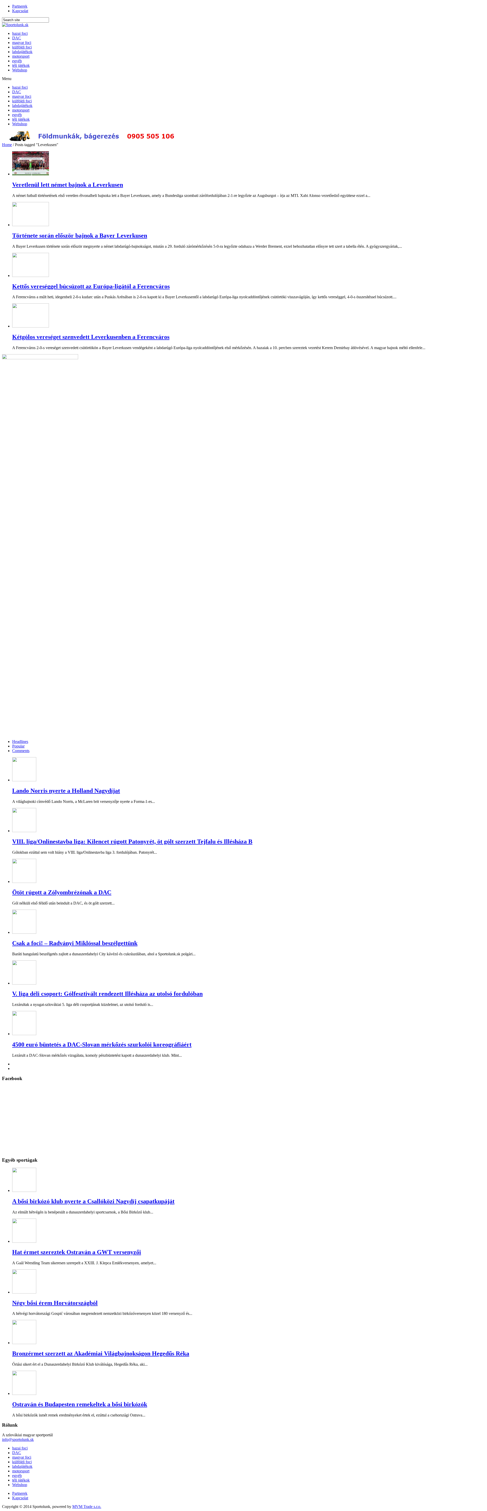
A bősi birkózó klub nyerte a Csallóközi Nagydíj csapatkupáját (93, 1201)
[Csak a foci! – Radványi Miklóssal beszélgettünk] (24, 932)
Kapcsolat (20, 11)
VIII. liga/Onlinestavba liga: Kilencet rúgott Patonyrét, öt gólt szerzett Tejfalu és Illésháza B (132, 841)
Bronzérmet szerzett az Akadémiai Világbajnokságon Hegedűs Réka (100, 1353)
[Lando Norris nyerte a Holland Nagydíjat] (24, 780)
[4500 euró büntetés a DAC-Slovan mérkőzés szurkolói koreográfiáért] (24, 1034)
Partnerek (19, 6)
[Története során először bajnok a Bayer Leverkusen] (30, 225)
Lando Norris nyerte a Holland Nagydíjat (66, 790)
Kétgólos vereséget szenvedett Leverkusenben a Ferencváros (90, 337)
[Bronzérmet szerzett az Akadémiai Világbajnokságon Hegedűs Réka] (24, 1343)
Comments (20, 751)
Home (7, 145)
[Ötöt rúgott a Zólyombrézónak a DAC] (24, 881)
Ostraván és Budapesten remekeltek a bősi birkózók (79, 1404)
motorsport (20, 56)
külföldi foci (22, 47)
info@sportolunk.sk (18, 1439)
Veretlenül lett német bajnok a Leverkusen (67, 184)
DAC (16, 38)
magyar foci (21, 42)
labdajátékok (22, 52)
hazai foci (20, 33)
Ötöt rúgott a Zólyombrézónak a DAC (61, 892)
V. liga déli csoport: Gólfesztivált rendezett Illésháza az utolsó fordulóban (107, 993)
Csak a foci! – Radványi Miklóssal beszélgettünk (74, 943)
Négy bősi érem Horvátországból (55, 1303)
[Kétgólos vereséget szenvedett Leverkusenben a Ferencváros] (30, 326)
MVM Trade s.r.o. (86, 1506)
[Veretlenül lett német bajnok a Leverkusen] (30, 174)
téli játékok (21, 65)
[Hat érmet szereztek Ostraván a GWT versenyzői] (24, 1241)
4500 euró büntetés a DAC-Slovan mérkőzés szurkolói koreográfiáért (102, 1044)
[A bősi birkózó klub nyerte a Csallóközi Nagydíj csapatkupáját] (24, 1190)
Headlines (20, 741)
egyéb (17, 61)
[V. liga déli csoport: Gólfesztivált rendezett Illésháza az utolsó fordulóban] (24, 983)
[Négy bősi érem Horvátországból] (24, 1292)
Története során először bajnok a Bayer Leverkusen (79, 235)
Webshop (19, 70)
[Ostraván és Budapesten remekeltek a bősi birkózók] (24, 1393)
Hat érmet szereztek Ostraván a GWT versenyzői (76, 1252)
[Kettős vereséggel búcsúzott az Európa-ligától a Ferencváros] (30, 275)
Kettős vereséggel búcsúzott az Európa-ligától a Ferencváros (91, 286)
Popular (18, 746)
